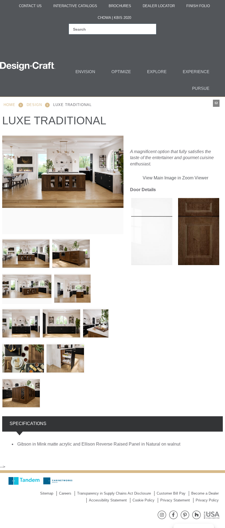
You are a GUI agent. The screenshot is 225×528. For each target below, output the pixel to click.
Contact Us (30, 6)
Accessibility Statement (108, 500)
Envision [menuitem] (85, 71)
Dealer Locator (159, 6)
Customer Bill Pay (171, 493)
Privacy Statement (175, 500)
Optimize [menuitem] (121, 71)
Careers (65, 493)
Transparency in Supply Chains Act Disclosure (114, 493)
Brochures (120, 6)
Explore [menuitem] (157, 71)
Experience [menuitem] (196, 71)
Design (34, 105)
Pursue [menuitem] (200, 88)
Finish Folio (198, 6)
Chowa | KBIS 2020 (114, 17)
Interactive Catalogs (75, 6)
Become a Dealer (205, 493)
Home (9, 105)
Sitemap (46, 493)
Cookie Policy (143, 500)
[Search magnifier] (149, 29)
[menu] (110, 80)
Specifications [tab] (28, 423)
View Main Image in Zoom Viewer (175, 178)
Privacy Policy (207, 500)
